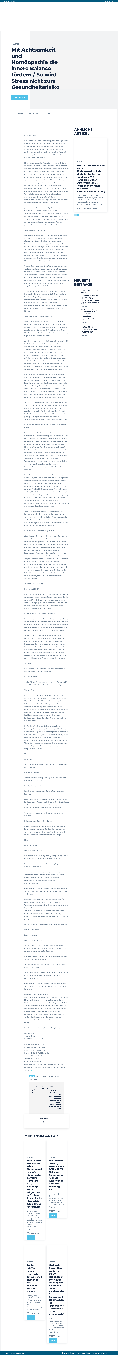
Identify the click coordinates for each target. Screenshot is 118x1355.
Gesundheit (55, 1076)
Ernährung (45, 1076)
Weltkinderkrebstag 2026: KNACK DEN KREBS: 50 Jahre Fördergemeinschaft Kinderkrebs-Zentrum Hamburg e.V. (56, 1175)
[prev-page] (75, 215)
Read (31, 1237)
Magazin (16, 44)
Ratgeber (33, 1079)
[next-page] (78, 215)
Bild (37, 1076)
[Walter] (14, 113)
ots (31, 1070)
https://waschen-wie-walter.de (49, 1122)
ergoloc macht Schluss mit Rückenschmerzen (39, 1091)
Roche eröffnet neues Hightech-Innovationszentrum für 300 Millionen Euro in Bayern (89, 329)
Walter (20, 113)
